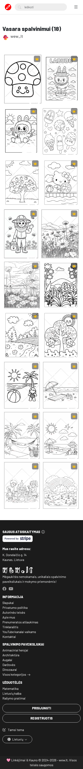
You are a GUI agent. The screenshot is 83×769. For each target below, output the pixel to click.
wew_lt (16, 36)
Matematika (10, 688)
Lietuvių (17, 739)
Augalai (7, 660)
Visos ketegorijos (14, 674)
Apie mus (8, 617)
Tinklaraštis (10, 627)
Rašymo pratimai (14, 698)
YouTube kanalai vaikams (19, 632)
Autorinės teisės (13, 612)
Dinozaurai (9, 669)
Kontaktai (9, 637)
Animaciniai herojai (15, 650)
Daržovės (8, 665)
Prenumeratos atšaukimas (20, 622)
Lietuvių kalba (11, 693)
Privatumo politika (15, 607)
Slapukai (8, 603)
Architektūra (10, 655)
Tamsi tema (15, 730)
